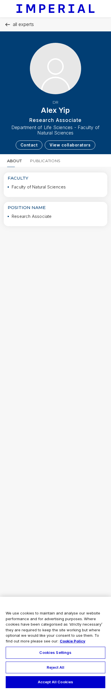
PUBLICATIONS (45, 160)
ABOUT (14, 160)
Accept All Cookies (55, 682)
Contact (29, 144)
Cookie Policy (72, 641)
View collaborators (70, 144)
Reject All (55, 667)
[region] (55, 644)
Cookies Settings (55, 652)
